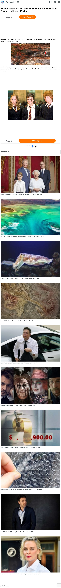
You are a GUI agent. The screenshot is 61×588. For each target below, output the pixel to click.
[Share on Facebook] (32, 146)
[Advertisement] (30, 29)
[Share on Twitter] (35, 146)
